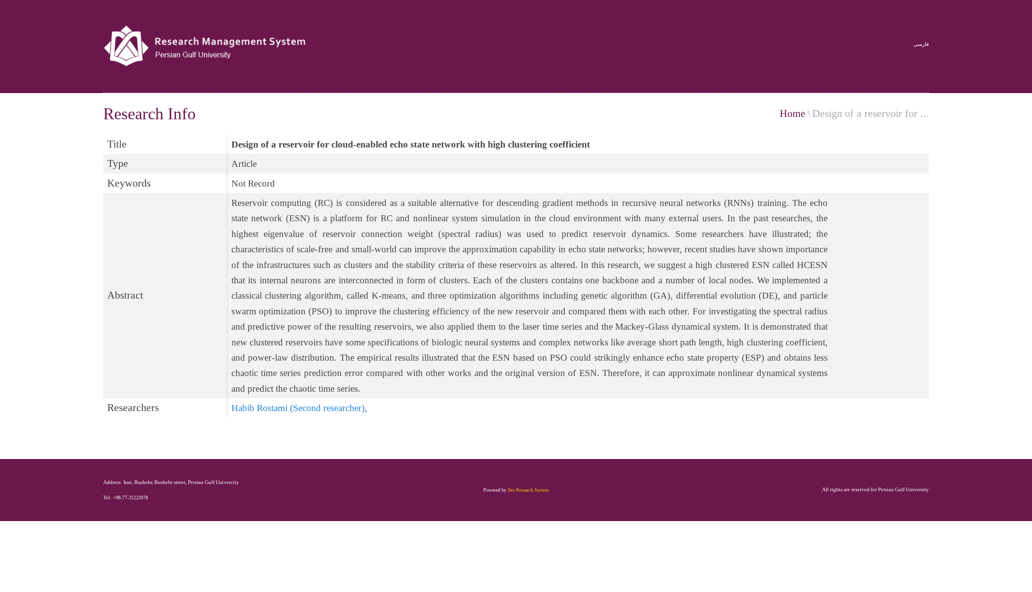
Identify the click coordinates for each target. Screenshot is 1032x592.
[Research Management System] (206, 46)
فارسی (921, 44)
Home (792, 113)
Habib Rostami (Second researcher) (298, 408)
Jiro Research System (528, 490)
